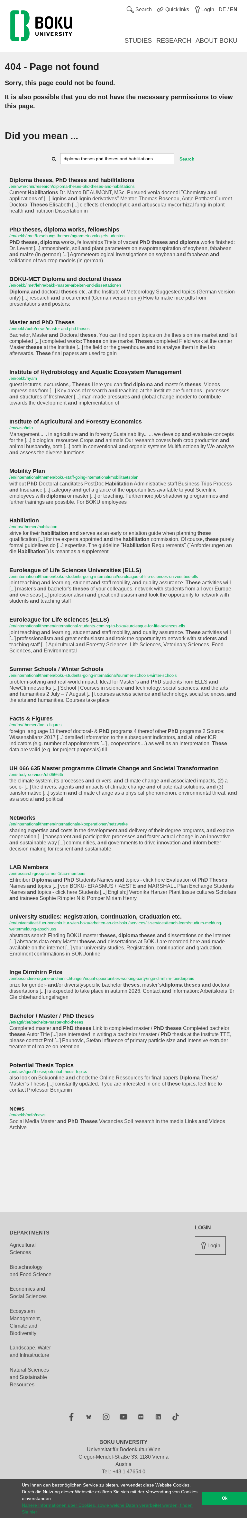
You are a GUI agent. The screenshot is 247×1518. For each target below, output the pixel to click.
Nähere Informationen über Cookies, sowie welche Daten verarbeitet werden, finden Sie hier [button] (107, 1508)
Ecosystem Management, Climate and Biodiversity (25, 1322)
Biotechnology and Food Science (30, 1270)
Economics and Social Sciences (28, 1292)
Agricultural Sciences (23, 1248)
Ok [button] (224, 1498)
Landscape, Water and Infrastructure (30, 1351)
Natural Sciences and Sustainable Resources (29, 1377)
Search (187, 158)
